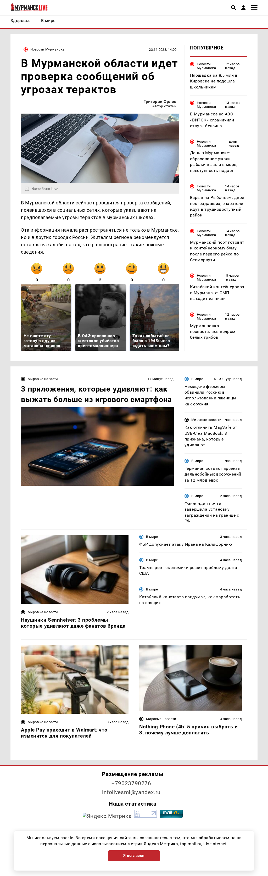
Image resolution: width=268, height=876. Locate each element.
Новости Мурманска (47, 49)
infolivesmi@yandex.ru (131, 792)
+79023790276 (131, 783)
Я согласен (134, 855)
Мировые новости (43, 379)
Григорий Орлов (160, 101)
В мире (197, 379)
